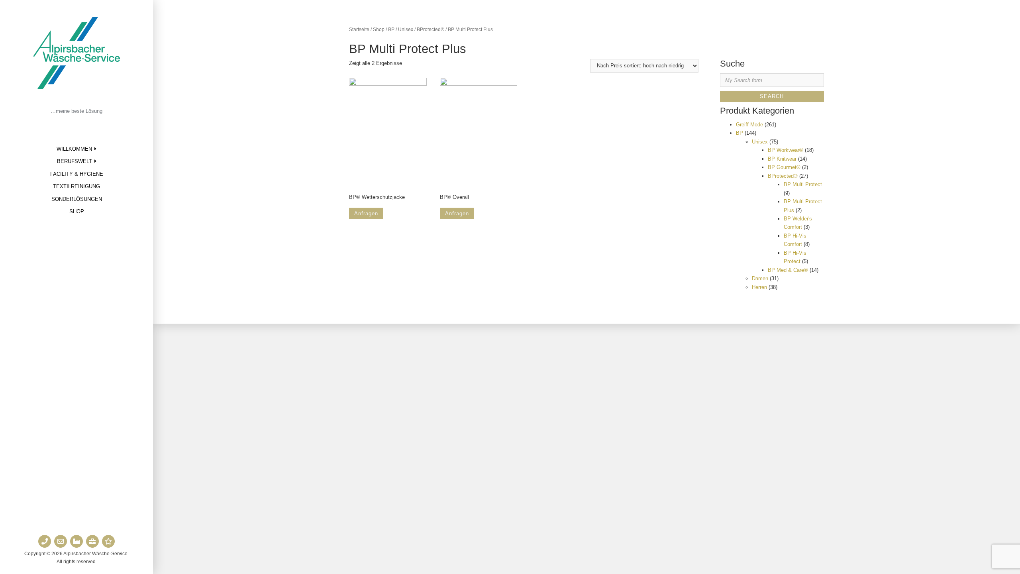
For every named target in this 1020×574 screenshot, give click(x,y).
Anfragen (366, 213)
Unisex (405, 29)
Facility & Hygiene (76, 174)
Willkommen (74, 149)
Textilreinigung (76, 186)
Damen (760, 278)
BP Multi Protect (803, 184)
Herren (759, 287)
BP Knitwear (782, 159)
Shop (76, 211)
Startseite (359, 29)
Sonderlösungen (76, 199)
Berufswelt (74, 161)
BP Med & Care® (788, 270)
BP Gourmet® (784, 167)
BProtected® (430, 29)
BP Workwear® (785, 150)
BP (391, 29)
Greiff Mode (749, 125)
